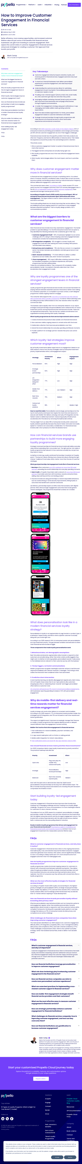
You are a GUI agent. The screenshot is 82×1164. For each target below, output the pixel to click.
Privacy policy (5, 1129)
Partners (64, 5)
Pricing (57, 5)
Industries (48, 5)
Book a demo (71, 1131)
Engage (48, 1102)
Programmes (20, 5)
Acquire (48, 1099)
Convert (48, 1106)
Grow (47, 1114)
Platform (32, 5)
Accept (57, 1157)
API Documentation (74, 1111)
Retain (47, 1110)
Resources (70, 1107)
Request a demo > (41, 1079)
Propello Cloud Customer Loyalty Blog (73, 1101)
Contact (70, 1135)
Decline (70, 1157)
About (69, 1127)
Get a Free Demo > (74, 5)
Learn (40, 5)
